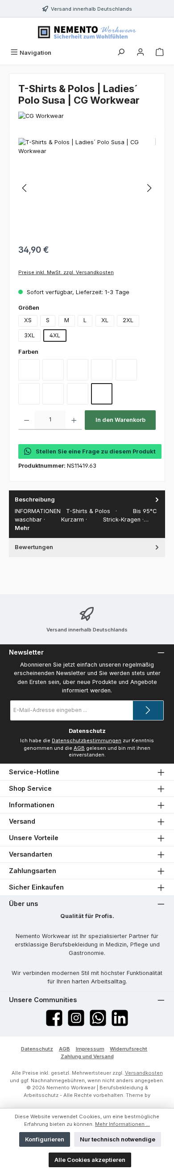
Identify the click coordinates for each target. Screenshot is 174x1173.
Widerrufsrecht (128, 1049)
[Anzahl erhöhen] (74, 420)
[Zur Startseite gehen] (87, 31)
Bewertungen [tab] (34, 547)
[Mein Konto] (140, 52)
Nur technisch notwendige (117, 1139)
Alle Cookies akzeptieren (89, 1160)
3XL (29, 335)
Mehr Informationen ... (122, 1124)
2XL (128, 320)
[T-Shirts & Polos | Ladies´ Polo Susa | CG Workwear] (87, 188)
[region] (87, 188)
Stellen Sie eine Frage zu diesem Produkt (96, 451)
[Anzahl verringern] (26, 420)
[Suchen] (121, 52)
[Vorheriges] (25, 188)
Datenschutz (37, 1049)
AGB (79, 748)
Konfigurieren (44, 1139)
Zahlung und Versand (87, 1056)
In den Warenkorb (120, 420)
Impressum (90, 1049)
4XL (55, 335)
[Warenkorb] (160, 52)
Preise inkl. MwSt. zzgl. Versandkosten (66, 272)
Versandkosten (144, 1073)
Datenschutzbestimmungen (86, 740)
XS (28, 320)
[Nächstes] (149, 188)
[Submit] (148, 710)
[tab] (87, 514)
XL (104, 320)
